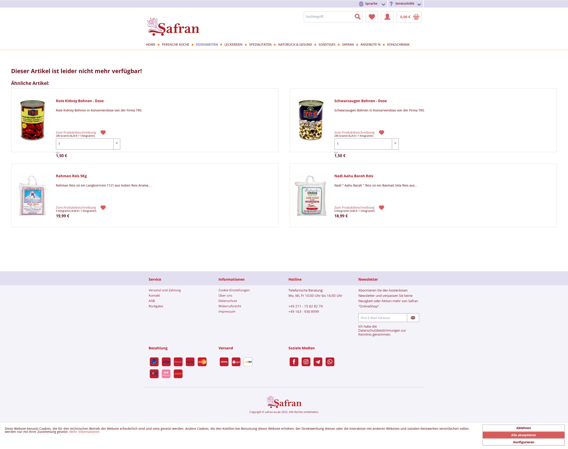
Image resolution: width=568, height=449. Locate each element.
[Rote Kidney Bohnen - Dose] (32, 120)
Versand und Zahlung (165, 290)
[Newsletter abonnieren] (413, 317)
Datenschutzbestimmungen (379, 330)
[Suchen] (360, 15)
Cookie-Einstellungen (234, 290)
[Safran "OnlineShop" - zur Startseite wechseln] (173, 22)
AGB (152, 301)
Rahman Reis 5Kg (71, 176)
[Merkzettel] (372, 16)
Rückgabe (156, 306)
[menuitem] (373, 4)
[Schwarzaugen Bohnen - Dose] (311, 120)
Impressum (227, 311)
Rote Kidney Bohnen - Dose (80, 101)
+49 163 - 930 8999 (303, 311)
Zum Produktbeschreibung (76, 132)
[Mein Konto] (387, 16)
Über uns (225, 295)
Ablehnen (523, 428)
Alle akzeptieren (523, 435)
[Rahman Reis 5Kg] (32, 195)
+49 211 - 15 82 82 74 (305, 306)
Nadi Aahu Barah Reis (353, 176)
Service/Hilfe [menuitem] (404, 3)
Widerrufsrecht (230, 306)
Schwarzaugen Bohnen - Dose (360, 101)
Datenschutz (228, 301)
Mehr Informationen (84, 431)
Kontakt (154, 295)
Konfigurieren (523, 442)
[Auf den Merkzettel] (103, 132)
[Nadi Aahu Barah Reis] (311, 195)
